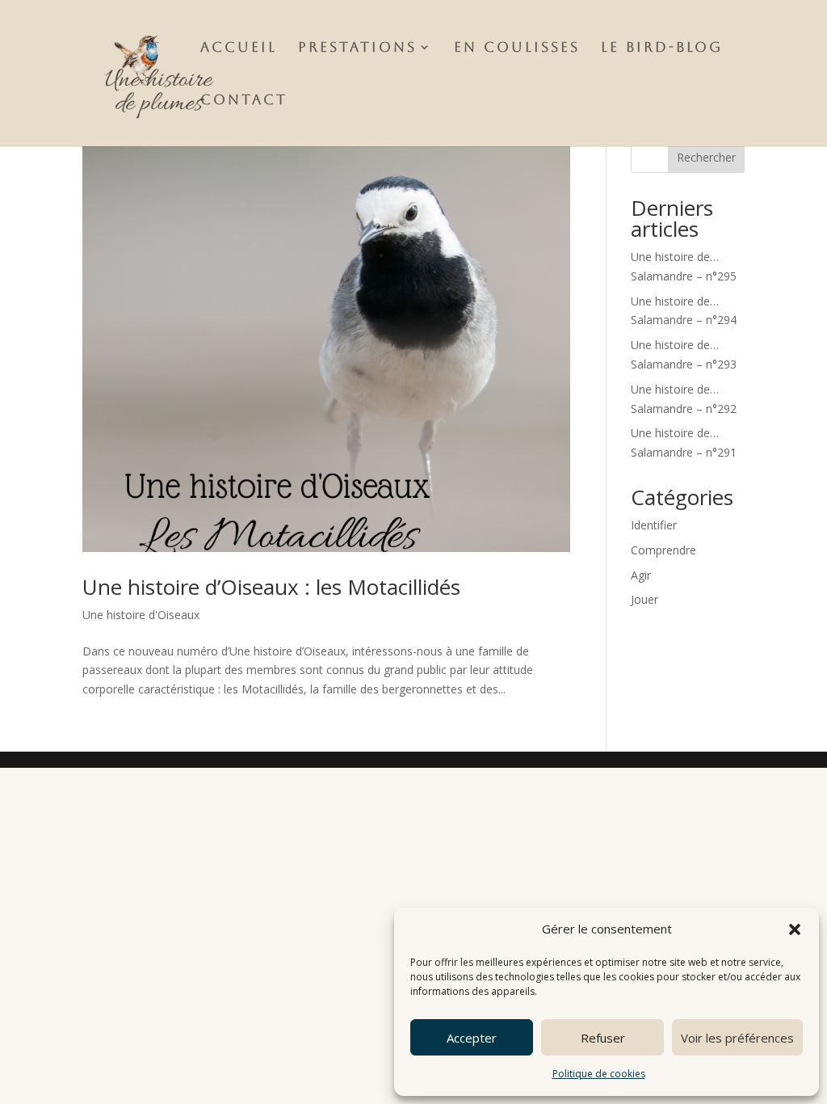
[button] (795, 929)
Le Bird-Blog (662, 48)
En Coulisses (517, 48)
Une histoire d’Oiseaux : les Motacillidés (271, 586)
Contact (244, 100)
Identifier (654, 525)
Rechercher (706, 157)
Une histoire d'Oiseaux (140, 614)
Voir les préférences (737, 1038)
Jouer (644, 599)
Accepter (472, 1038)
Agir (641, 575)
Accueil (238, 48)
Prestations (357, 48)
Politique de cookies (598, 1074)
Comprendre (663, 550)
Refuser (603, 1038)
